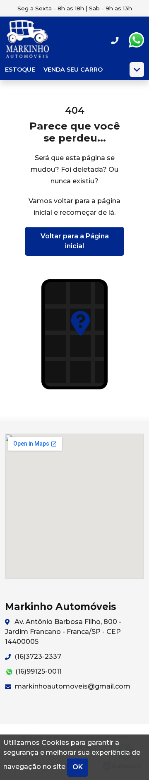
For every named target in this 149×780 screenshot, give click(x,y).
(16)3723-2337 (37, 656)
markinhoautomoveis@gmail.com (71, 686)
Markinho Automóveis (27, 40)
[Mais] (137, 69)
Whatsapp (136, 40)
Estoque (20, 69)
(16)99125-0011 (38, 671)
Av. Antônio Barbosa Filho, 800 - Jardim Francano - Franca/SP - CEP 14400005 (63, 632)
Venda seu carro (73, 69)
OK (77, 767)
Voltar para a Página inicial (75, 241)
